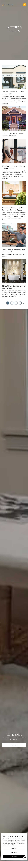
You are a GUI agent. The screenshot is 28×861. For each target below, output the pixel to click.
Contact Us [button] (14, 745)
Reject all (14, 848)
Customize (14, 852)
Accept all (14, 856)
